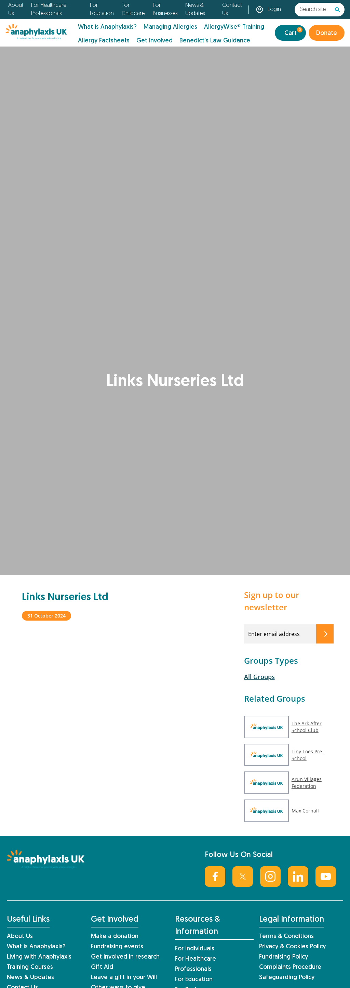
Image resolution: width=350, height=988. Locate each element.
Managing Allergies (170, 27)
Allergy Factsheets (104, 41)
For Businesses (165, 9)
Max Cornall (305, 810)
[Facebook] (215, 876)
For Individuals (194, 949)
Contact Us (232, 9)
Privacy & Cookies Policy (292, 947)
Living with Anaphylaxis (39, 957)
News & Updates (195, 9)
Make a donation (114, 936)
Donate (326, 33)
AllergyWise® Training (234, 27)
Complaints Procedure (290, 967)
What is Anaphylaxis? (107, 27)
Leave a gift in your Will (124, 977)
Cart (292, 32)
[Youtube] (325, 876)
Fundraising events (117, 947)
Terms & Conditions (286, 936)
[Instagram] (270, 876)
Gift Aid (102, 967)
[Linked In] (298, 876)
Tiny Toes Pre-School (308, 755)
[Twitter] (242, 876)
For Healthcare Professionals (48, 9)
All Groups (259, 677)
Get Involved (154, 41)
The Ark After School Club (307, 726)
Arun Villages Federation (307, 782)
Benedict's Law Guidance (214, 41)
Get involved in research (125, 957)
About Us (15, 9)
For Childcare (133, 9)
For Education (102, 9)
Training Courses (30, 967)
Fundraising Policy (283, 957)
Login (274, 9)
